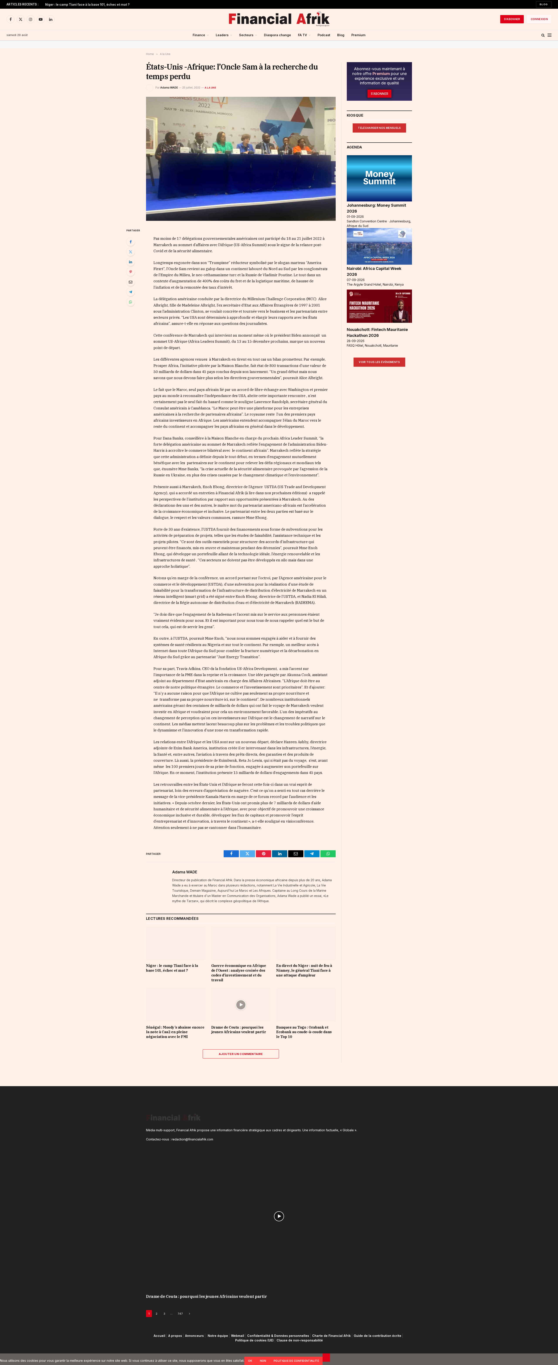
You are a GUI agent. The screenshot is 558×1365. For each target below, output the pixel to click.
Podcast (324, 35)
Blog (544, 4)
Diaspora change (277, 35)
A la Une (210, 87)
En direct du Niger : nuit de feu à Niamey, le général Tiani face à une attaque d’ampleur (304, 970)
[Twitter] (130, 252)
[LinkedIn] (130, 262)
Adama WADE (169, 87)
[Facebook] (130, 242)
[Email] (130, 282)
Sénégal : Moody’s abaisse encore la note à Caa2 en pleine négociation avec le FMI (175, 1032)
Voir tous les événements (379, 362)
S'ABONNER (512, 19)
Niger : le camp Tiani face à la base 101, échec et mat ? (172, 968)
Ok (250, 1360)
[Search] (543, 35)
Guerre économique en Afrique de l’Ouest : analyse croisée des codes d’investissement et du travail (99, 4)
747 (180, 1313)
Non (263, 1360)
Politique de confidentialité (296, 1360)
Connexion (539, 19)
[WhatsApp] (130, 302)
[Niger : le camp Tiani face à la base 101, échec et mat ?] (176, 943)
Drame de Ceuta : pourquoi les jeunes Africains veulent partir (238, 1029)
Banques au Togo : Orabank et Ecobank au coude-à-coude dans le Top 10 (304, 1032)
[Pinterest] (130, 272)
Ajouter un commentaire (241, 1054)
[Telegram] (130, 292)
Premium (358, 35)
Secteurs (246, 35)
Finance (199, 35)
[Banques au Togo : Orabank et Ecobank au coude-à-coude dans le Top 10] (306, 1004)
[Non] (326, 1357)
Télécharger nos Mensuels (379, 128)
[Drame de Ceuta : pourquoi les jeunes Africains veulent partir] (241, 1004)
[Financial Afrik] (279, 19)
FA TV (302, 35)
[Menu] (549, 35)
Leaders (222, 35)
